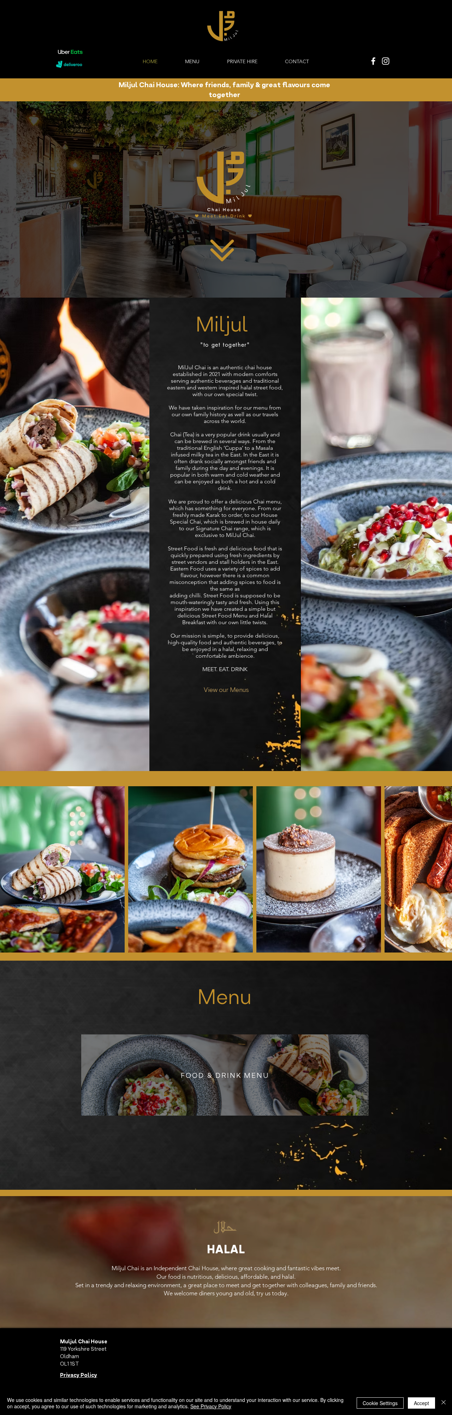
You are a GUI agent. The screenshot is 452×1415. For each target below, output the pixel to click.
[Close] (443, 1403)
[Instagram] (386, 61)
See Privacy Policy (210, 1406)
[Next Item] (440, 869)
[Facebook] (373, 61)
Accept (421, 1403)
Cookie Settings (380, 1403)
